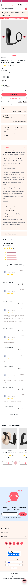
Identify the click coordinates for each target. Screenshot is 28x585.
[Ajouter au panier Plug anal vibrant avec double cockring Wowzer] (7, 463)
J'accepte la (12, 517)
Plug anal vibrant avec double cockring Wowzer (9, 453)
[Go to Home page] (8, 5)
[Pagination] (12, 55)
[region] (10, 252)
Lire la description (23, 73)
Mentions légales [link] (14, 573)
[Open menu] (1, 5)
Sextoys (6, 12)
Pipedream (3, 57)
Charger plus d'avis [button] (14, 414)
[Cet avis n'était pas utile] (22, 284)
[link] (21, 5)
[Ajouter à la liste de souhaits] (15, 463)
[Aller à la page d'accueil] (2, 12)
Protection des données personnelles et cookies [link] (14, 578)
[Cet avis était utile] (19, 284)
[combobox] (15, 264)
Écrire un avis (8, 245)
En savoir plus (14, 323)
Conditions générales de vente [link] (14, 576)
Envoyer (23, 514)
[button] (19, 5)
